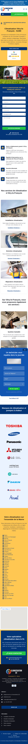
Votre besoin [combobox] (8, 384)
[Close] (25, 350)
